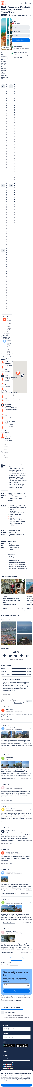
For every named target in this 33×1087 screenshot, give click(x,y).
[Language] (26, 3)
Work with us (6, 1059)
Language (5, 1025)
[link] (13, 595)
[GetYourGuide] (3, 3)
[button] (15, 15)
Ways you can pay (8, 1062)
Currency (5, 1033)
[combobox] (19, 702)
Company (5, 1055)
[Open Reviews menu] (30, 710)
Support (5, 1051)
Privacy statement (16, 1000)
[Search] (21, 3)
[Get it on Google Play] (9, 1046)
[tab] (12, 1007)
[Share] (30, 15)
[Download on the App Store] (22, 1046)
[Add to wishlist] (22, 580)
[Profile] (30, 3)
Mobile (4, 1042)
